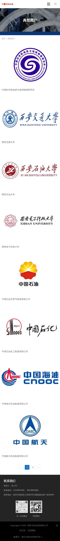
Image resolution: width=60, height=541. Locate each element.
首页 (3, 39)
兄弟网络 (31, 530)
